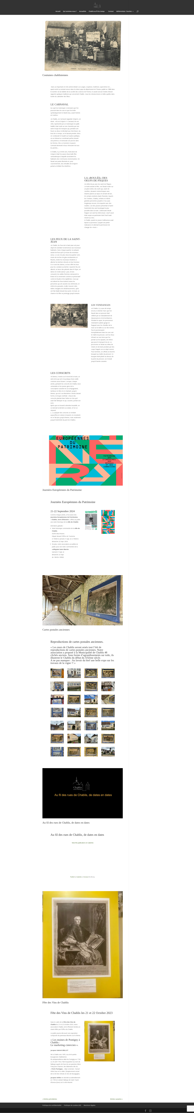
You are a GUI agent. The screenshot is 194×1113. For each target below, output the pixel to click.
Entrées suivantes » (116, 1099)
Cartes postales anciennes (56, 629)
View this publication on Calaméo (82, 843)
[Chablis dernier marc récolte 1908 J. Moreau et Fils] (69, 328)
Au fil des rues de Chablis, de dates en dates (66, 822)
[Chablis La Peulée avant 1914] (91, 691)
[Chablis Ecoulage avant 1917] (74, 704)
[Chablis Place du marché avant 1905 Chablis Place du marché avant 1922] (57, 704)
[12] (57, 717)
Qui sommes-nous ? (70, 11)
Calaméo (79, 877)
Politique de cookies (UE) (72, 1105)
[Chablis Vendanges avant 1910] (74, 756)
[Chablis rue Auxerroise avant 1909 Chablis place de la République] (57, 730)
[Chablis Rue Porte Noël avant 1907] (57, 678)
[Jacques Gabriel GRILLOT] (99, 1061)
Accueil (58, 11)
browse (86, 877)
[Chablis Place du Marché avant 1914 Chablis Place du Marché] (57, 756)
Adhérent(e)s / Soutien (124, 11)
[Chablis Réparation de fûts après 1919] (91, 756)
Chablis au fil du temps (97, 11)
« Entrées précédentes (49, 1099)
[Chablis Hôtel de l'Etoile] (74, 678)
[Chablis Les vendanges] (108, 743)
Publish (72, 877)
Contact (111, 11)
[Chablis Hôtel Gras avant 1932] (108, 756)
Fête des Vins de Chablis (55, 1002)
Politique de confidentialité (51, 1105)
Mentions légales (89, 1105)
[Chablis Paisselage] (108, 717)
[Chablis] (57, 691)
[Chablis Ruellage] (57, 743)
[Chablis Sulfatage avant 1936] (108, 678)
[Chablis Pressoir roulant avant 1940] (91, 678)
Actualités (82, 11)
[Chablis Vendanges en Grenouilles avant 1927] (91, 717)
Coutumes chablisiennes (55, 75)
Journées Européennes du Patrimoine (62, 489)
